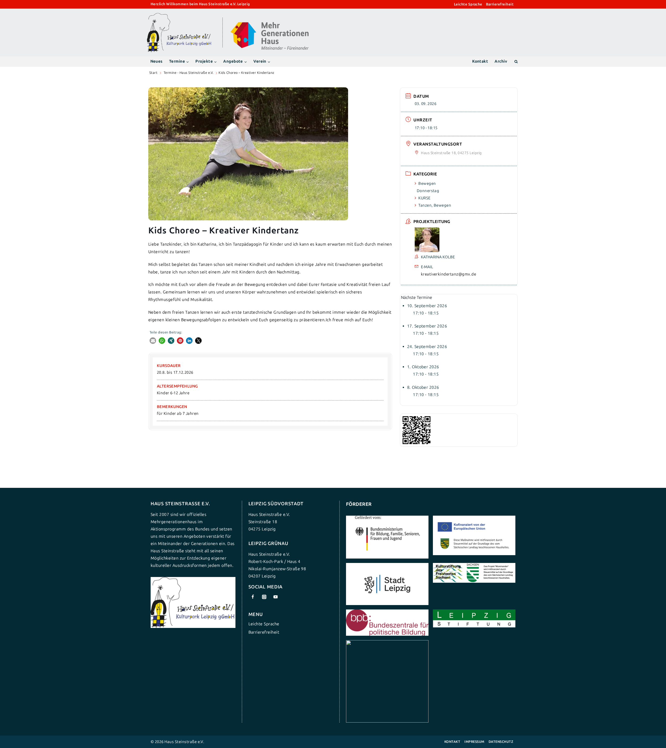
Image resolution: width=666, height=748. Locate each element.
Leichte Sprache (468, 4)
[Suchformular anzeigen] (516, 61)
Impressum (474, 742)
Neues (156, 61)
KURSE (424, 198)
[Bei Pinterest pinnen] (180, 340)
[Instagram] (264, 597)
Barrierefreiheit (500, 4)
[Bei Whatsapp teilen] (162, 340)
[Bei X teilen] (198, 340)
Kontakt (480, 61)
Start (153, 73)
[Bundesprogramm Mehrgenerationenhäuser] (269, 48)
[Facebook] (252, 597)
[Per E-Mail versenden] (153, 340)
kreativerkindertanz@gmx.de (448, 274)
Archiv (501, 61)
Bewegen (427, 183)
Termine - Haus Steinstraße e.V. (189, 73)
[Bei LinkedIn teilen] (189, 340)
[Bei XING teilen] (171, 340)
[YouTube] (275, 597)
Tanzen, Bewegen (434, 205)
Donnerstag (428, 190)
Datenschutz (501, 742)
